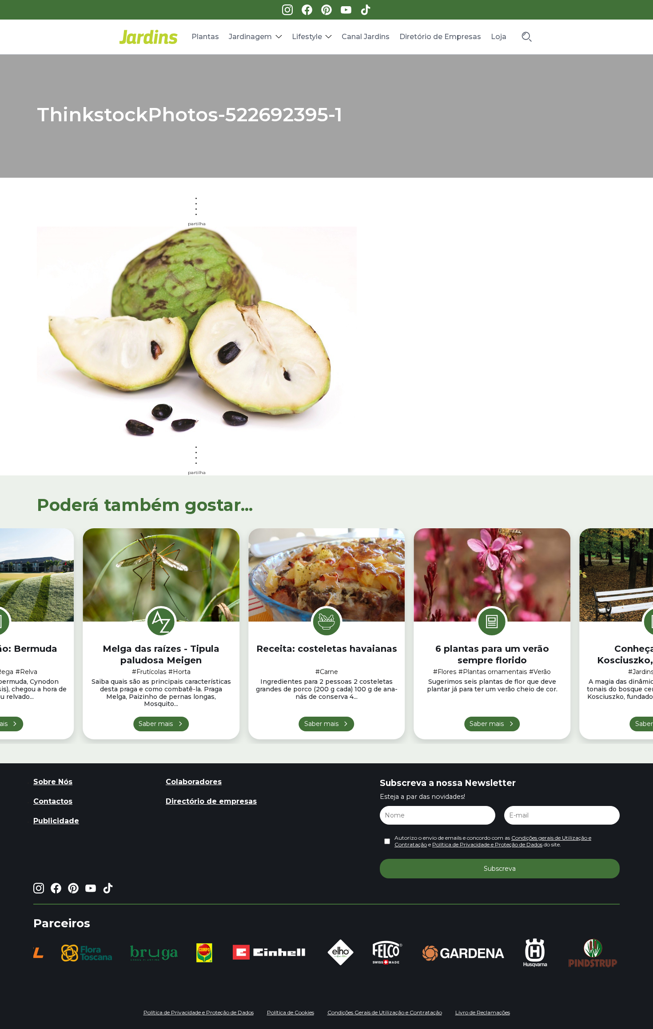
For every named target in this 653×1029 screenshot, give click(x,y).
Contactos (52, 801)
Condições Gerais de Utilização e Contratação (384, 1012)
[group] (86, 953)
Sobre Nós (52, 782)
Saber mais (156, 724)
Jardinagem (250, 36)
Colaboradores (194, 782)
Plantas (205, 36)
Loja (498, 36)
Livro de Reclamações (482, 1012)
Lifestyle (307, 36)
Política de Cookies (290, 1012)
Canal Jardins (366, 36)
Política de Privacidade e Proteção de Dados (487, 844)
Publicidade (56, 821)
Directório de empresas (211, 801)
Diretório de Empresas (440, 36)
